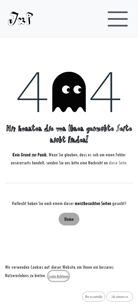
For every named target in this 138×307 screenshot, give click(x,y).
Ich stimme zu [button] (120, 296)
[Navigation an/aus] (117, 18)
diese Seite (118, 162)
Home (69, 219)
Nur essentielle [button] (93, 296)
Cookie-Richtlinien (58, 276)
